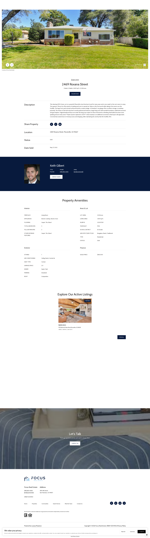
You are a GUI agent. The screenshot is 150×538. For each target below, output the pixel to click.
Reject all (123, 531)
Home (25, 503)
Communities (45, 503)
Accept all (142, 531)
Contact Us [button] (75, 443)
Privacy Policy (121, 526)
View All (121, 337)
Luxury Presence (36, 526)
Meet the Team (68, 503)
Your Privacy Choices (75, 536)
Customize (132, 531)
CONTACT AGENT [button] (56, 177)
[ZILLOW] (120, 503)
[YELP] (124, 503)
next (12, 65)
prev (7, 65)
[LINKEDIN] (115, 503)
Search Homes (56, 503)
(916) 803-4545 (64, 172)
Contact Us (79, 503)
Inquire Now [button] (75, 94)
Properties (34, 503)
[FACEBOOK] (111, 503)
